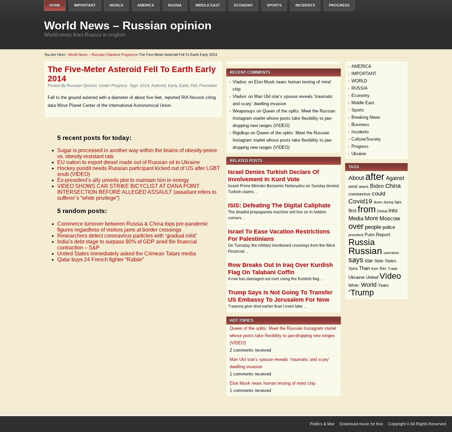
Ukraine (358, 153)
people (373, 227)
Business (360, 124)
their (374, 269)
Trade (392, 269)
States (390, 261)
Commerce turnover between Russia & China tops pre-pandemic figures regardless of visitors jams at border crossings (132, 227)
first (352, 210)
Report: (383, 234)
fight (398, 202)
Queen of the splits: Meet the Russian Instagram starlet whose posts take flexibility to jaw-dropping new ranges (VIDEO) (284, 118)
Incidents (305, 5)
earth (184, 85)
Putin (370, 234)
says (355, 260)
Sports (274, 5)
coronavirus (359, 194)
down (378, 202)
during (388, 202)
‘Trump (361, 292)
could (378, 194)
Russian (365, 251)
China (393, 185)
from (367, 209)
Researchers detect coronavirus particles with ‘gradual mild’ (127, 235)
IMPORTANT (85, 5)
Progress (339, 5)
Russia (361, 242)
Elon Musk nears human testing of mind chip (272, 383)
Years (383, 285)
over (356, 226)
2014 (144, 85)
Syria (353, 268)
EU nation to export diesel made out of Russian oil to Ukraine (128, 162)
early (172, 85)
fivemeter (208, 85)
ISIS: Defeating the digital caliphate (279, 205)
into (392, 210)
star (369, 260)
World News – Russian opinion (127, 25)
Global (382, 211)
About (356, 178)
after (374, 176)
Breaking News (365, 117)
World (369, 284)
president (355, 235)
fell (194, 85)
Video (390, 276)
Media (355, 218)
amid (352, 186)
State (379, 261)
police (389, 227)
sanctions (391, 253)
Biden (377, 186)
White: (354, 285)
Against (395, 178)
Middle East (208, 5)
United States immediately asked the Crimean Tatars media (126, 253)
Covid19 (360, 201)
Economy (243, 5)
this (383, 268)
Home (54, 5)
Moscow (390, 218)
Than (364, 268)
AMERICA (145, 5)
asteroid (158, 85)
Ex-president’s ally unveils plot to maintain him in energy (123, 180)
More (371, 218)
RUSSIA (175, 5)
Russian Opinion (82, 85)
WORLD (116, 5)
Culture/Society (366, 139)
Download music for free (361, 424)
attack (364, 187)
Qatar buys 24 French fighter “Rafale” (100, 259)
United (372, 277)
